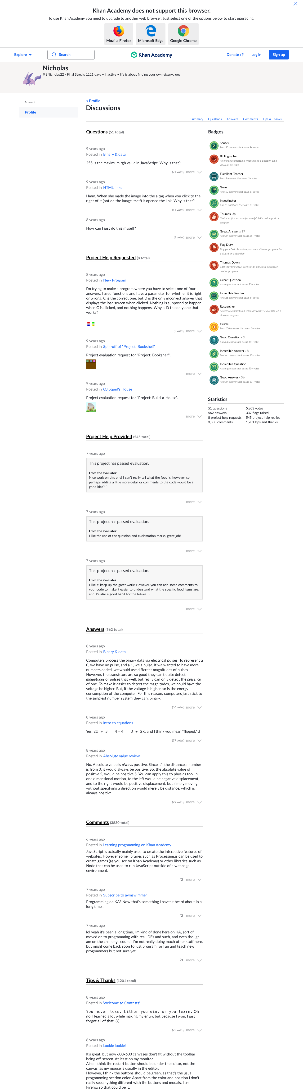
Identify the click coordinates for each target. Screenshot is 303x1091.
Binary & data (114, 154)
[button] (32, 77)
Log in (256, 55)
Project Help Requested (111, 257)
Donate (233, 55)
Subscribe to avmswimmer (125, 895)
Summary (197, 119)
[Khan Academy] (151, 55)
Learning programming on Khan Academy (137, 845)
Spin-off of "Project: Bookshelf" (129, 347)
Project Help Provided (109, 436)
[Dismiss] (295, 4)
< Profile (93, 101)
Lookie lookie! (114, 1046)
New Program (114, 280)
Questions (215, 119)
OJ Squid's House (117, 389)
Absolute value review (121, 756)
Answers (232, 119)
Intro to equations (118, 723)
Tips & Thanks (272, 119)
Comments (250, 119)
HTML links (112, 188)
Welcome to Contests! (121, 1003)
